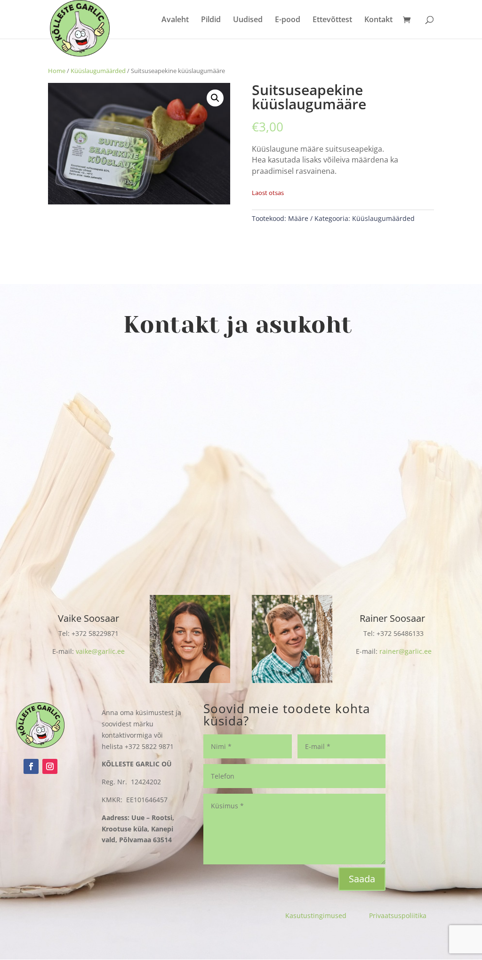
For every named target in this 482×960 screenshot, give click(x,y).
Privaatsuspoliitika (397, 915)
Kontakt (378, 20)
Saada (362, 878)
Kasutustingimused (327, 915)
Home (56, 70)
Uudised (248, 20)
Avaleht (175, 20)
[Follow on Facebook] (31, 766)
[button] (215, 97)
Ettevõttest (332, 20)
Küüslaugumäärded (98, 70)
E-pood (287, 20)
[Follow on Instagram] (49, 766)
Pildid (211, 20)
